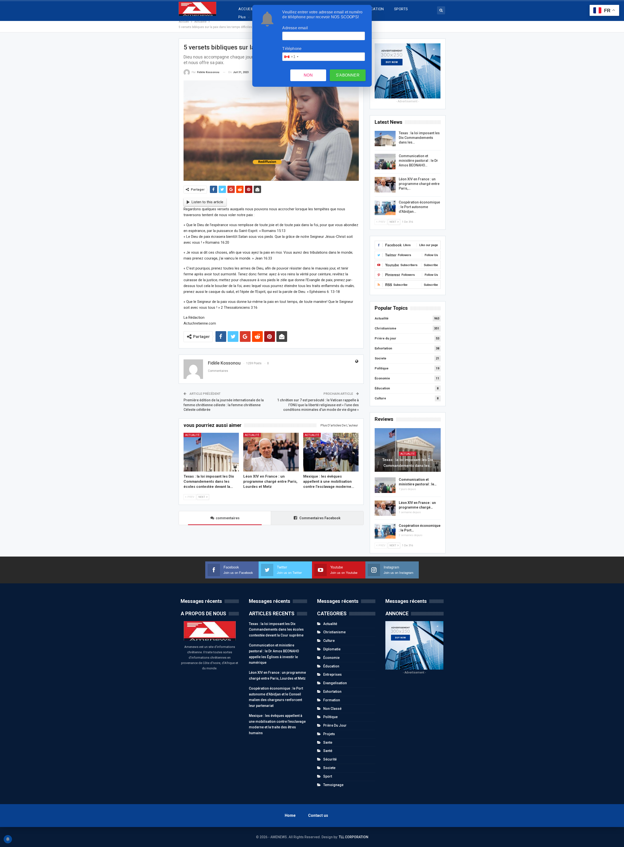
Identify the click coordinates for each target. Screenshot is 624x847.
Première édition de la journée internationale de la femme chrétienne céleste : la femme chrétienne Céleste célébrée (224, 405)
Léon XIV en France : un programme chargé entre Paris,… (419, 183)
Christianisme (385, 328)
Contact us (318, 815)
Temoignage (333, 785)
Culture (380, 398)
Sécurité (330, 759)
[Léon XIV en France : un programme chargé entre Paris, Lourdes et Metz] (271, 452)
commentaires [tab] (228, 518)
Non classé (332, 709)
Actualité (192, 435)
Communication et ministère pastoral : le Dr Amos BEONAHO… (418, 160)
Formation (331, 700)
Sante (327, 742)
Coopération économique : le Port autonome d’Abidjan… (419, 206)
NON (308, 75)
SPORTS (401, 9)
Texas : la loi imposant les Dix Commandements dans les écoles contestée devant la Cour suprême (276, 629)
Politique (382, 368)
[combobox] (291, 57)
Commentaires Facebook (320, 518)
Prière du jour (385, 338)
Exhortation (383, 348)
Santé (327, 751)
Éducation (382, 388)
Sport (327, 776)
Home (290, 815)
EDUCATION (374, 9)
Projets (329, 734)
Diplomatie (332, 649)
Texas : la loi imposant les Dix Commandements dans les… (419, 137)
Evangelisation (335, 683)
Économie (382, 378)
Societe (380, 358)
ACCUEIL (246, 9)
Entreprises (332, 674)
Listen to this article (207, 202)
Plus (242, 17)
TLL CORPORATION (353, 837)
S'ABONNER (348, 75)
